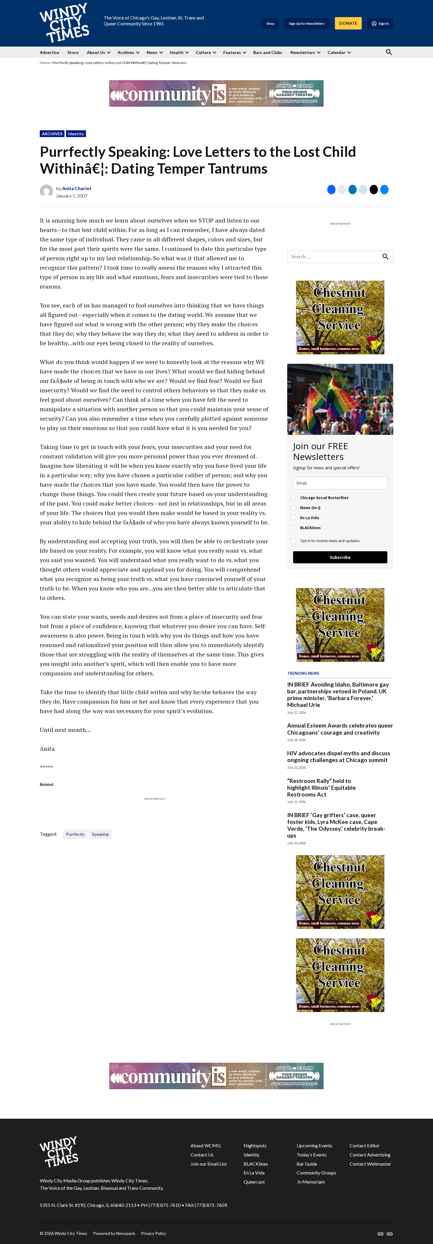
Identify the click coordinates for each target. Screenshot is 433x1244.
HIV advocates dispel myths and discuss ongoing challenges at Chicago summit (338, 756)
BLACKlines (256, 1163)
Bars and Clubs (267, 52)
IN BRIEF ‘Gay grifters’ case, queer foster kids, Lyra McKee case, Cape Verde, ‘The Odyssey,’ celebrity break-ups (336, 825)
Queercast (254, 1181)
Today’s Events (312, 1154)
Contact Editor (365, 1145)
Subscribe (340, 557)
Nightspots (255, 1145)
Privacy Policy (153, 1233)
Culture (203, 52)
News (152, 52)
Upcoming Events (314, 1145)
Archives (126, 52)
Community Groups (316, 1172)
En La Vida (254, 1172)
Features (232, 52)
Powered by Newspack (114, 1233)
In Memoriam (311, 1181)
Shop (271, 23)
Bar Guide (307, 1163)
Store (73, 52)
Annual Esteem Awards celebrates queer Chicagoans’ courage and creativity (340, 728)
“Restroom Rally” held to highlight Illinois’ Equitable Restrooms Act (321, 787)
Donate (348, 23)
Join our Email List (209, 1163)
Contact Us (202, 1154)
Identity (76, 133)
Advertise (49, 52)
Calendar (337, 52)
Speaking (100, 834)
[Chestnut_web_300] (340, 352)
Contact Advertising (370, 1154)
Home (45, 62)
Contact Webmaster (370, 1163)
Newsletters (302, 52)
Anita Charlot (77, 188)
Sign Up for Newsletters (307, 23)
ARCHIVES (52, 133)
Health (177, 52)
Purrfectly (75, 834)
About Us (96, 52)
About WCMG (206, 1145)
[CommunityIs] (216, 105)
